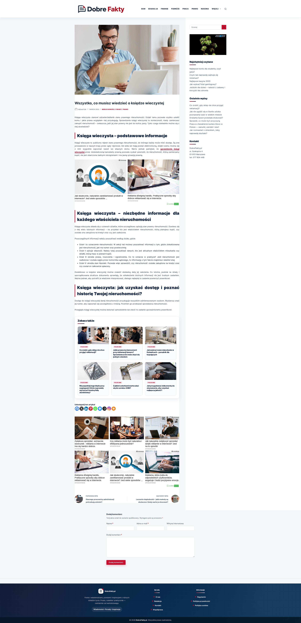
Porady (118, 109)
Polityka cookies (201, 605)
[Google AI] (104, 409)
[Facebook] (77, 409)
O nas (158, 597)
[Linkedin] (86, 409)
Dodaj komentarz (114, 535)
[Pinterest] (91, 409)
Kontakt (158, 605)
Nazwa (109, 523)
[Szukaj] (225, 9)
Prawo (195, 9)
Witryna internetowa (175, 523)
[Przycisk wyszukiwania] (224, 27)
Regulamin (201, 597)
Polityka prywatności (201, 601)
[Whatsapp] (95, 409)
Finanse (164, 9)
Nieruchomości (108, 109)
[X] (81, 409)
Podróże (175, 9)
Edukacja (153, 9)
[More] (114, 409)
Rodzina (205, 9)
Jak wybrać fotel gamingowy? (203, 84)
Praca (185, 9)
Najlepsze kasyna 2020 (200, 81)
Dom (143, 9)
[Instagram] (109, 409)
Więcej (215, 9)
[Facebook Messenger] (100, 409)
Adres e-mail (143, 523)
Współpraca (158, 610)
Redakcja (158, 601)
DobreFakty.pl (141, 620)
